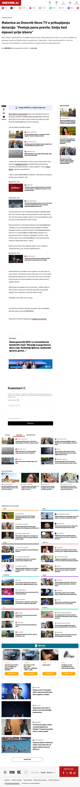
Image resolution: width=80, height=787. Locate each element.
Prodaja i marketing (17, 780)
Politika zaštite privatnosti (40, 780)
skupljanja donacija (21, 164)
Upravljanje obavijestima (13, 783)
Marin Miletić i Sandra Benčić (18, 114)
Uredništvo (7, 780)
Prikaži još (27, 759)
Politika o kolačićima (54, 780)
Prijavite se (30, 423)
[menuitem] (70, 3)
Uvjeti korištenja (27, 780)
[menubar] (70, 2)
